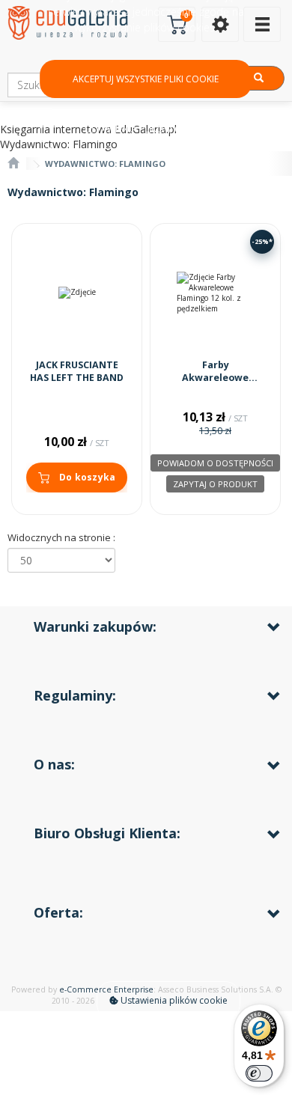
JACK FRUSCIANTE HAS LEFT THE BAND (77, 372)
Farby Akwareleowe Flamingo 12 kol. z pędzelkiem (215, 385)
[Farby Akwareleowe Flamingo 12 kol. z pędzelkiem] (215, 293)
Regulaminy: (75, 695)
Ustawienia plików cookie (173, 1000)
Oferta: (58, 912)
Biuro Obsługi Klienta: (107, 833)
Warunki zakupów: (95, 626)
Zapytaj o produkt (215, 483)
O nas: (54, 764)
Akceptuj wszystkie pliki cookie (146, 79)
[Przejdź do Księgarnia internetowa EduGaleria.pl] (13, 163)
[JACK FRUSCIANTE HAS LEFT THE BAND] (77, 293)
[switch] (259, 1073)
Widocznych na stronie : (61, 537)
